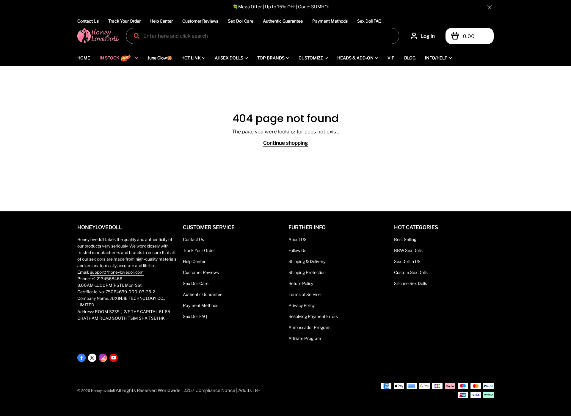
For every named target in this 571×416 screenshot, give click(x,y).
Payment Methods (330, 20)
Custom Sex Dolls (411, 272)
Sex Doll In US (407, 261)
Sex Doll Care (240, 20)
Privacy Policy (301, 305)
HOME (83, 57)
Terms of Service (304, 294)
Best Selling (405, 239)
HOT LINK (191, 57)
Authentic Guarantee (283, 20)
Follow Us (297, 250)
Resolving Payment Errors (313, 316)
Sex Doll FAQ (369, 20)
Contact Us (88, 20)
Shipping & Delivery (306, 261)
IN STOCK (109, 57)
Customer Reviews (200, 20)
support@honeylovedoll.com (117, 272)
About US (297, 239)
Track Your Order (124, 20)
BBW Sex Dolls (408, 250)
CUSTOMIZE (311, 57)
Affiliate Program (304, 338)
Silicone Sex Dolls (410, 283)
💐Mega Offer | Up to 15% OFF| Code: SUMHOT (281, 7)
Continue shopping (285, 143)
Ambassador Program (309, 327)
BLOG (409, 57)
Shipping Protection (307, 272)
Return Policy (300, 283)
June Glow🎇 (160, 57)
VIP (391, 57)
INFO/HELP (436, 57)
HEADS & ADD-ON (355, 57)
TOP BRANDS (271, 57)
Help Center (161, 20)
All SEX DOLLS (229, 57)
